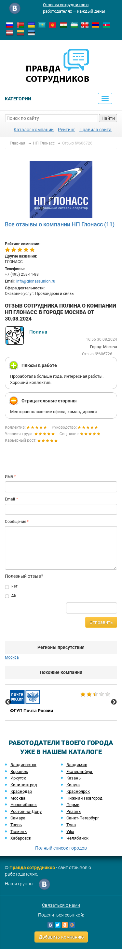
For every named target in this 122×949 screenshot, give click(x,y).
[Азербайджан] (106, 25)
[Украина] (31, 25)
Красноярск (78, 791)
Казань (73, 778)
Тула (71, 824)
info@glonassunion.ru (35, 281)
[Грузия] (85, 25)
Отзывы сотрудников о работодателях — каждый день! (74, 8)
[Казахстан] (42, 25)
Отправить (101, 622)
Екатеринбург (79, 771)
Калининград (23, 784)
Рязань (73, 811)
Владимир (76, 764)
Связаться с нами (61, 905)
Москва (17, 798)
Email (10, 499)
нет (14, 586)
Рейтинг (66, 129)
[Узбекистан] (74, 25)
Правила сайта (95, 129)
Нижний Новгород (84, 798)
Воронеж (19, 771)
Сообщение (15, 521)
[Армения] (96, 25)
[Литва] (20, 32)
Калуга (73, 784)
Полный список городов (61, 848)
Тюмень (18, 831)
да (13, 595)
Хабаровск (20, 838)
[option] (61, 702)
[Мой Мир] (72, 925)
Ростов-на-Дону (26, 811)
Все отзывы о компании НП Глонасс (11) (60, 224)
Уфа (70, 831)
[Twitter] (58, 925)
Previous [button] (8, 702)
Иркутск (18, 778)
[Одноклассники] (65, 925)
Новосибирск (23, 804)
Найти (108, 118)
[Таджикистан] (63, 25)
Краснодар (21, 791)
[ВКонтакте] (50, 925)
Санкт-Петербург (82, 818)
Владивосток (23, 764)
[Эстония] (31, 32)
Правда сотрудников (32, 867)
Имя (9, 476)
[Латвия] (10, 32)
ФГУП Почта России (61, 702)
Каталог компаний (34, 129)
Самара (17, 818)
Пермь (72, 804)
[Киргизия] (53, 25)
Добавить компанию (61, 937)
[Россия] (10, 25)
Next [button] (114, 702)
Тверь (16, 824)
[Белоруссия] (20, 25)
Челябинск (77, 838)
